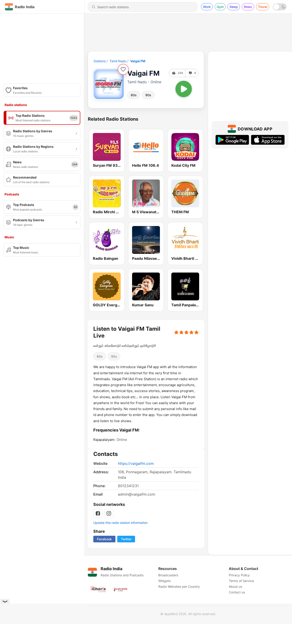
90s (148, 95)
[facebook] (97, 513)
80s (134, 95)
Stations (100, 61)
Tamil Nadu (118, 61)
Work (207, 7)
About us (235, 586)
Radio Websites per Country (179, 586)
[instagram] (108, 513)
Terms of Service (241, 581)
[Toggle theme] (280, 6)
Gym (220, 7)
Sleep (233, 7)
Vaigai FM (137, 61)
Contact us (237, 592)
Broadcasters (168, 575)
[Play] (183, 89)
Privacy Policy (239, 575)
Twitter (126, 539)
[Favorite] (123, 69)
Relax (248, 7)
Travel (262, 7)
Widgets (164, 581)
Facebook (104, 539)
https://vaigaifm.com (136, 463)
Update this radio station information (120, 523)
